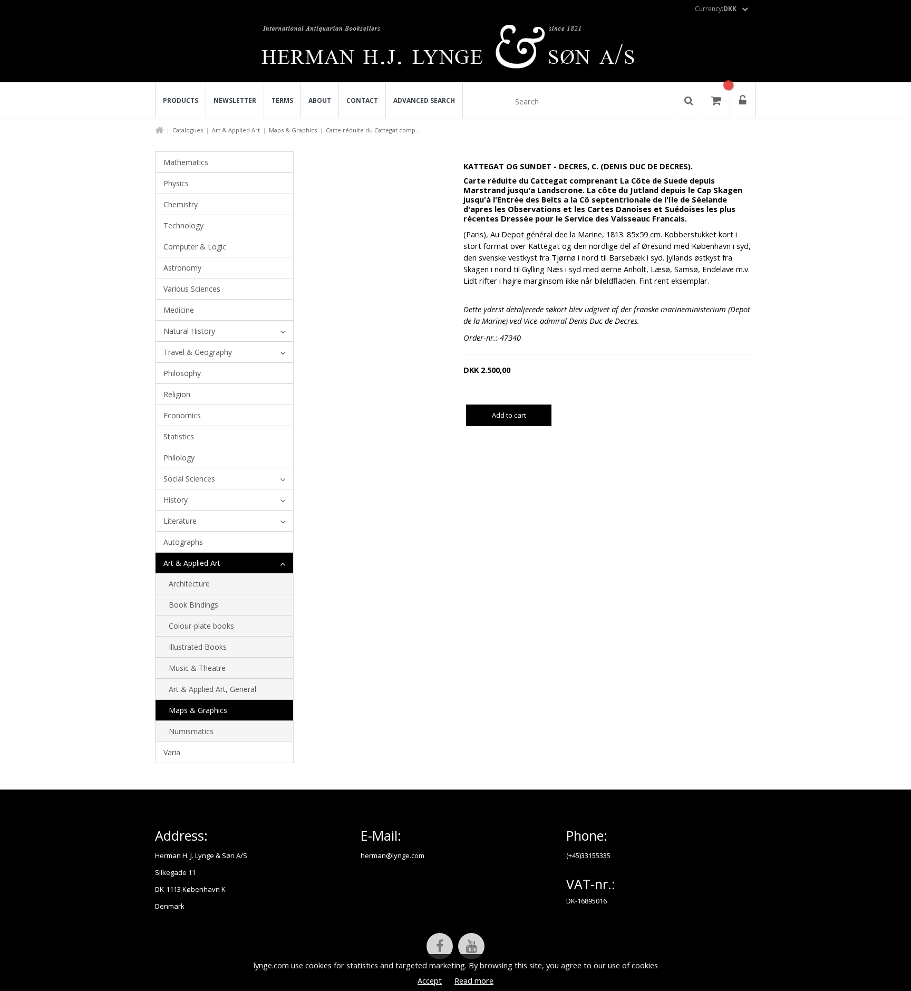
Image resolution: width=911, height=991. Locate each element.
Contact (362, 100)
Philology (179, 458)
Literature (180, 521)
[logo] (455, 49)
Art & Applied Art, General (212, 689)
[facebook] (440, 946)
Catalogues (187, 130)
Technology (183, 225)
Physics (176, 183)
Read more (473, 980)
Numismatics (191, 731)
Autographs (183, 542)
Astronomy (182, 268)
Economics (182, 415)
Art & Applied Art (236, 130)
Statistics (178, 436)
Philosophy (182, 373)
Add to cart (509, 415)
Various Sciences (191, 289)
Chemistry (180, 204)
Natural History (189, 331)
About (319, 100)
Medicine (178, 310)
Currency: (715, 8)
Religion (176, 394)
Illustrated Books (198, 647)
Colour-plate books (201, 626)
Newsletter (235, 100)
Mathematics (185, 162)
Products (180, 100)
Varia (171, 752)
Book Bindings (193, 605)
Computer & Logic (194, 247)
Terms (282, 100)
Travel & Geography (197, 352)
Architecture (189, 584)
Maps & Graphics (293, 130)
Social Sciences (189, 479)
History (175, 500)
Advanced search (424, 100)
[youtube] (471, 946)
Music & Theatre (197, 668)
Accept (430, 980)
